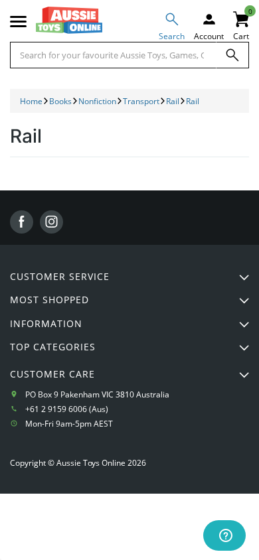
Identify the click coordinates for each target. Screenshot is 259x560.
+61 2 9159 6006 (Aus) (66, 409)
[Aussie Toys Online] (69, 20)
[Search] (232, 55)
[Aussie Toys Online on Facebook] (21, 222)
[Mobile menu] (18, 22)
